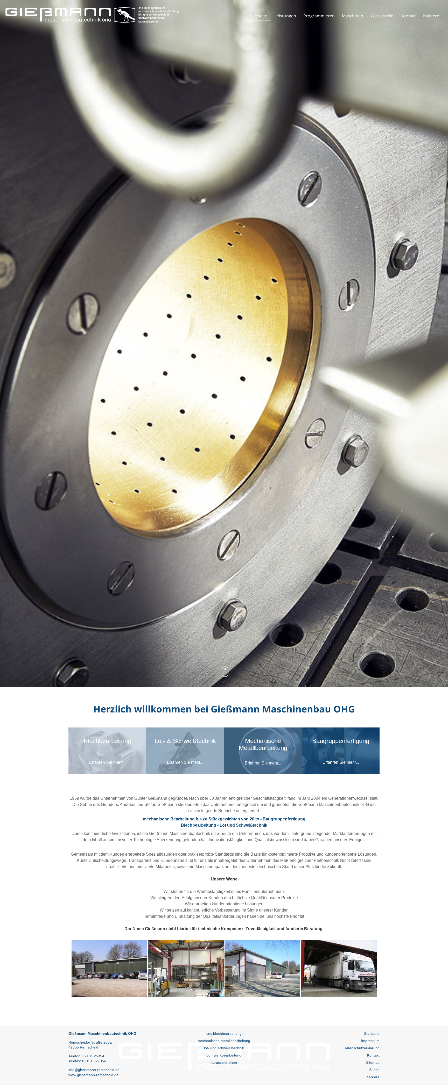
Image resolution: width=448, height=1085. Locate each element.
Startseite (257, 16)
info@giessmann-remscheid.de (94, 1070)
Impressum (370, 1041)
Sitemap (373, 1062)
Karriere (431, 16)
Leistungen (285, 16)
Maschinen (352, 16)
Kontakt (408, 16)
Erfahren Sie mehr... (107, 762)
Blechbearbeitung (198, 825)
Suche (374, 1070)
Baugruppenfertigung (284, 819)
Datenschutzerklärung (362, 1048)
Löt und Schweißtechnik (243, 825)
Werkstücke (381, 16)
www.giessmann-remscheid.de (93, 1075)
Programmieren (319, 16)
